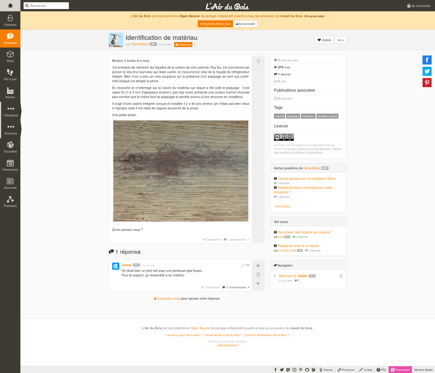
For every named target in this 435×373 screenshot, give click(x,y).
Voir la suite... (283, 206)
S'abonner (184, 44)
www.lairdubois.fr (227, 345)
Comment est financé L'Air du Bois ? (266, 335)
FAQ (383, 369)
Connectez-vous (168, 298)
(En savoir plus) (314, 16)
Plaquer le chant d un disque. (299, 245)
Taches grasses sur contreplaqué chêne (307, 178)
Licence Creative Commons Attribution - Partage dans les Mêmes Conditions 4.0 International (307, 150)
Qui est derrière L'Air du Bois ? (223, 335)
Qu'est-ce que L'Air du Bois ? (184, 335)
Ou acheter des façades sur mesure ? (305, 232)
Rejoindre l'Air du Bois (216, 24)
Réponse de (293, 275)
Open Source (190, 16)
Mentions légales (423, 369)
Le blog (367, 369)
